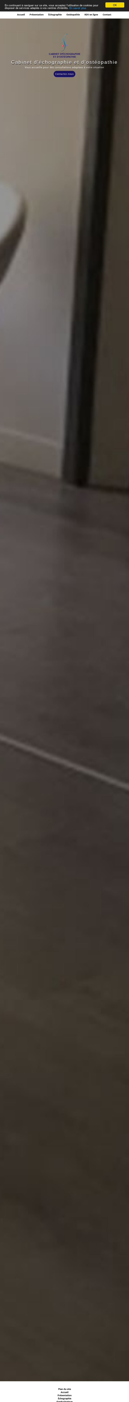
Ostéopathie (73, 14)
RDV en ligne (91, 14)
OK (115, 5)
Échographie (55, 14)
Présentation (37, 14)
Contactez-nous (64, 73)
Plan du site (64, 1389)
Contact (107, 14)
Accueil (21, 14)
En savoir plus (77, 8)
